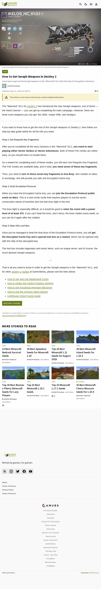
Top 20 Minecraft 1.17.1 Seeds (61, 386)
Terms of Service (9, 486)
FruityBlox (50, 558)
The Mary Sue (50, 551)
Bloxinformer (50, 562)
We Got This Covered (50, 532)
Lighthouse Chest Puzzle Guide (24, 296)
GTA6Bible (50, 566)
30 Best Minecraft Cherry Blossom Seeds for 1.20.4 (86, 388)
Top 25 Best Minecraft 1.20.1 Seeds (35, 388)
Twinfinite (50, 514)
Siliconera (50, 529)
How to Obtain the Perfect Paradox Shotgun (30, 283)
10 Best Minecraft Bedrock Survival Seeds (11, 352)
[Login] (96, 4)
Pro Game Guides (50, 510)
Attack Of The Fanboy (50, 521)
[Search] (80, 4)
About (4, 482)
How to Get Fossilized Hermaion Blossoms (29, 287)
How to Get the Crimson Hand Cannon (27, 291)
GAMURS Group (94, 573)
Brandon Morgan (9, 399)
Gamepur (50, 518)
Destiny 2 (32, 106)
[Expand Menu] (91, 4)
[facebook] (24, 471)
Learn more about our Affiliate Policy (14, 315)
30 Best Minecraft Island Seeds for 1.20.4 (86, 352)
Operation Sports (50, 547)
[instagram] (11, 471)
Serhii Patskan (33, 359)
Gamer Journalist (50, 540)
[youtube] (30, 471)
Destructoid (50, 536)
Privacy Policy (8, 490)
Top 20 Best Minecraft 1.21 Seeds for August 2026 (61, 354)
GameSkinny (50, 544)
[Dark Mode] (85, 4)
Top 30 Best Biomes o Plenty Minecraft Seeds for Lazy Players (13, 390)
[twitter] (17, 471)
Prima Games (50, 525)
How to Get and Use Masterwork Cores (28, 279)
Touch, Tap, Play (50, 555)
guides (20, 271)
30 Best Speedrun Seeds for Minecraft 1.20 (38, 352)
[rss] (4, 471)
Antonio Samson (9, 359)
